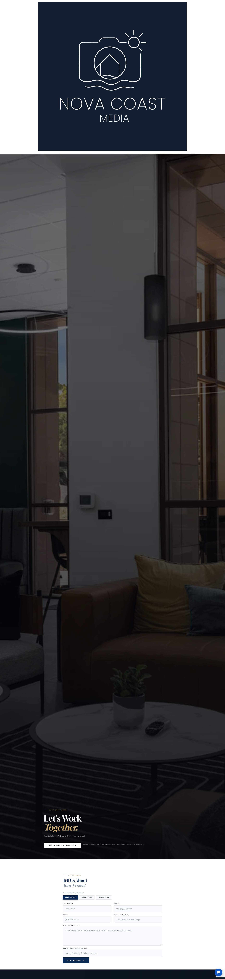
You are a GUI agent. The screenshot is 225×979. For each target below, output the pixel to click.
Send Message (74, 960)
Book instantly (106, 844)
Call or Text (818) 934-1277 (61, 845)
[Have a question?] (218, 972)
